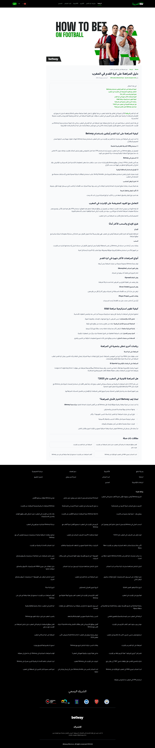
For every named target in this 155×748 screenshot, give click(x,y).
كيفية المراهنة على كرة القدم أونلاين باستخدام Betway (121, 89)
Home (136, 69)
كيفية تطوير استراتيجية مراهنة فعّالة (126, 99)
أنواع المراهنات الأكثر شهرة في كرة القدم (125, 97)
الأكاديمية (75, 4)
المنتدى (60, 4)
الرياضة (100, 4)
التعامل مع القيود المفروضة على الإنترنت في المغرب (122, 91)
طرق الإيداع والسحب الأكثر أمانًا (128, 94)
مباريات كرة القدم (91, 4)
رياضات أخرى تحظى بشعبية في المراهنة (125, 102)
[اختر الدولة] (24, 3)
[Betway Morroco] (137, 3)
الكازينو (82, 4)
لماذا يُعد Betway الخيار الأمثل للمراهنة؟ (125, 107)
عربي (14, 4)
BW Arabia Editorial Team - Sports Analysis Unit (123, 78)
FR (19, 4)
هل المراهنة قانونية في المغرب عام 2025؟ (124, 104)
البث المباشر (67, 4)
